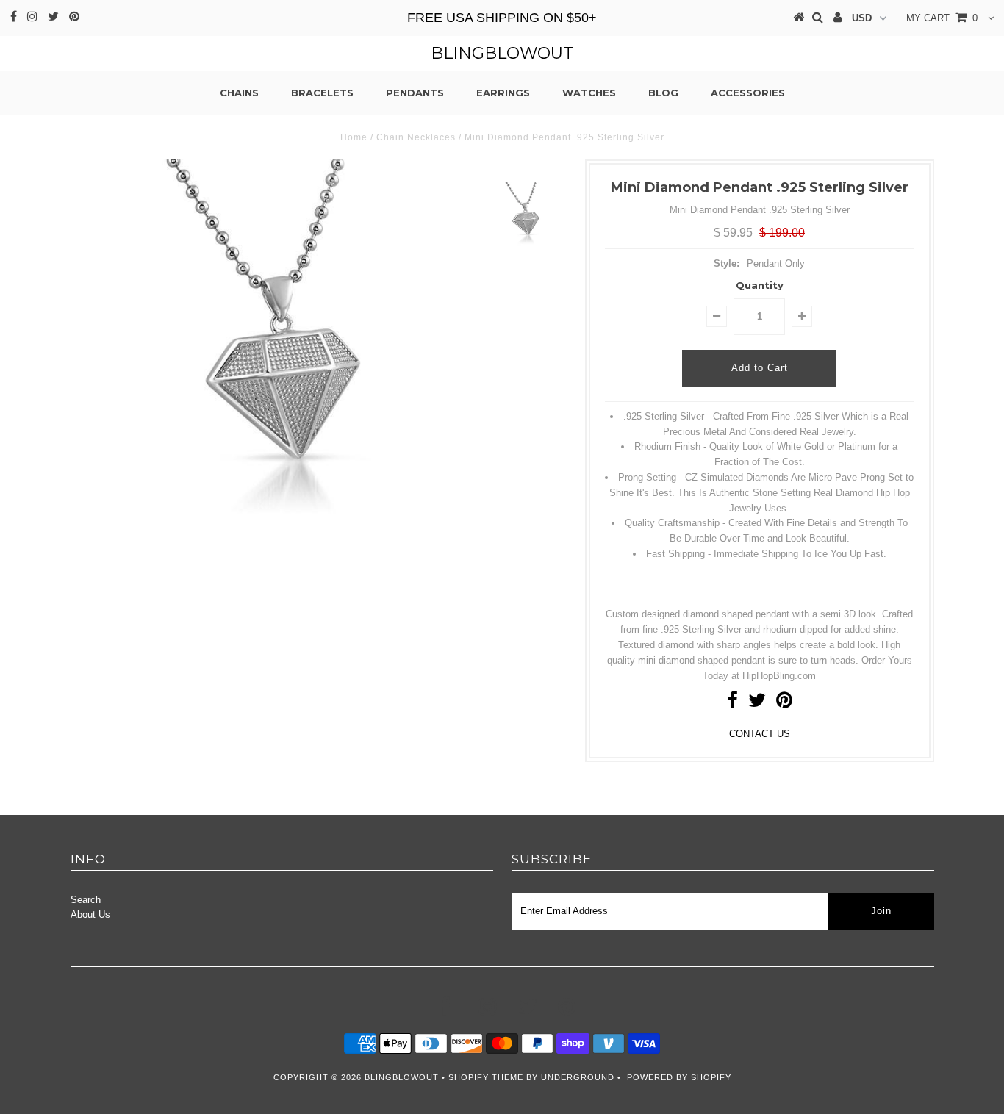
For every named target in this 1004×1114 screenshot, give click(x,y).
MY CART (942, 18)
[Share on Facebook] (732, 703)
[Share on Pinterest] (784, 703)
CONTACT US (759, 733)
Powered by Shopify (679, 1077)
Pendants (415, 92)
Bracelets (322, 92)
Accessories (748, 92)
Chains (239, 92)
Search (86, 899)
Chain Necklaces (416, 137)
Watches (589, 92)
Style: (726, 263)
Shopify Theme (485, 1077)
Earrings (503, 92)
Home (353, 137)
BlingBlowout (502, 53)
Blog (663, 92)
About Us (90, 914)
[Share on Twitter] (757, 703)
